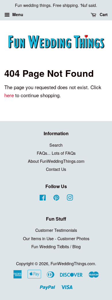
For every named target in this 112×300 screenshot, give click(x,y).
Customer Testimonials (56, 230)
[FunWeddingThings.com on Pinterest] (56, 198)
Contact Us (56, 169)
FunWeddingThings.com (73, 263)
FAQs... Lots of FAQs (56, 153)
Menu (17, 14)
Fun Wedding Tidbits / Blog (56, 246)
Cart (103, 14)
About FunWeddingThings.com (56, 161)
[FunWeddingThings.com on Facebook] (42, 198)
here (9, 95)
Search (56, 145)
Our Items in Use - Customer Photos (56, 238)
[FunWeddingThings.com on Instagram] (70, 198)
